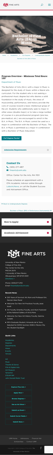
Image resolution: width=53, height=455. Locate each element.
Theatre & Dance (12, 365)
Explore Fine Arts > (18, 387)
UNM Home (13, 438)
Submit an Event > (18, 410)
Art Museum (10, 370)
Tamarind (9, 373)
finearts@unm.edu (18, 170)
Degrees (8, 343)
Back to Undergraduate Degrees (15, 204)
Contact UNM (31, 441)
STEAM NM (9, 375)
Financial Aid (36, 438)
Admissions (24, 438)
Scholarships (18, 441)
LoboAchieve (13, 186)
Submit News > (18, 422)
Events (8, 351)
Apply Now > (18, 393)
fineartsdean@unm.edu (19, 286)
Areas (7, 348)
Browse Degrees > (18, 399)
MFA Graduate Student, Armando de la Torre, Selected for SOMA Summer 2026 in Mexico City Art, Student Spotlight (26, 325)
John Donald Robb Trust (15, 378)
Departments (10, 346)
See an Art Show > (19, 404)
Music (7, 362)
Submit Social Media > (18, 416)
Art (6, 359)
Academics (9, 340)
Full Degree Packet (11, 138)
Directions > (10, 279)
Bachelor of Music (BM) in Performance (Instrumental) (30, 210)
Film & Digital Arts (12, 367)
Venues (8, 354)
